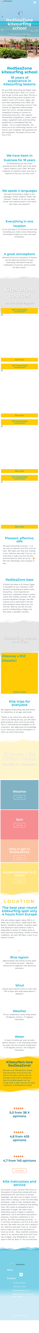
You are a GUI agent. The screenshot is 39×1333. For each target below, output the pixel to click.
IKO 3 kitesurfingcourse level (19, 422)
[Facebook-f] (15, 1258)
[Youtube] (23, 1258)
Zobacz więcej (19, 692)
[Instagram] (8, 1258)
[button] (34, 2)
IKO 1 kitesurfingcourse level (19, 311)
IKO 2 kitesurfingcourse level (19, 366)
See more (19, 360)
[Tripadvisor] (30, 1258)
